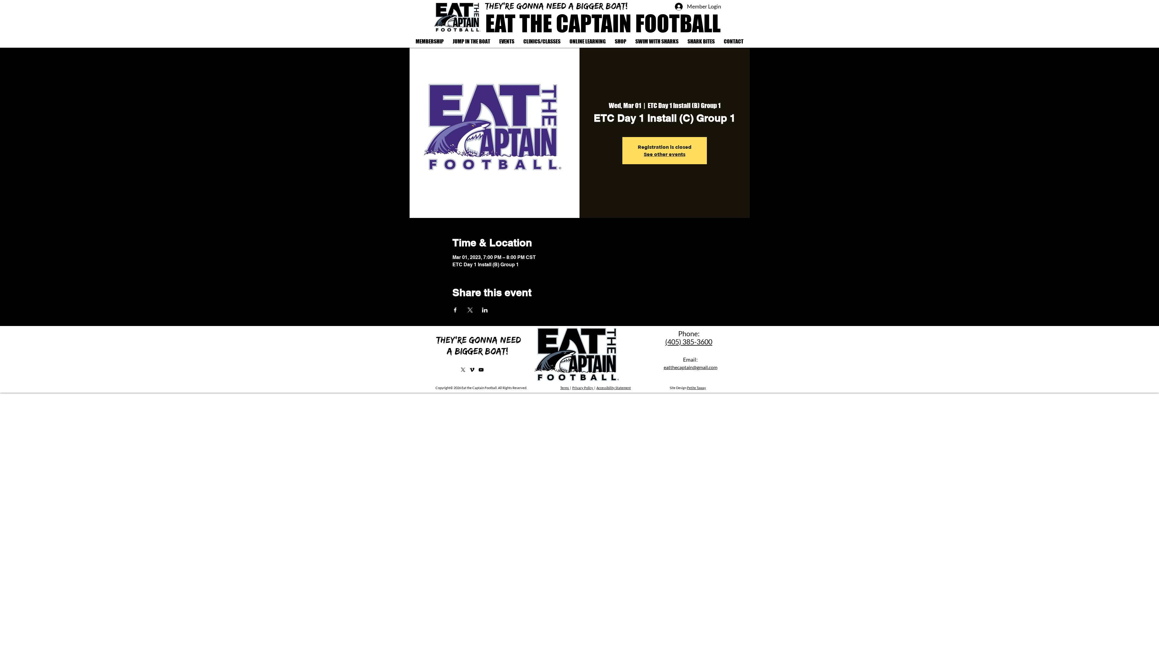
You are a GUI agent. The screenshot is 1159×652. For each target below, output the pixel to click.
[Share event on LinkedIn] (485, 310)
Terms (565, 388)
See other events (664, 154)
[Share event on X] (470, 310)
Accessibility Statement (613, 388)
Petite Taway (696, 388)
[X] (463, 370)
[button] (542, 41)
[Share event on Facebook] (455, 310)
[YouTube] (481, 370)
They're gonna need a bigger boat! (557, 6)
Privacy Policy (583, 388)
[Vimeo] (472, 370)
